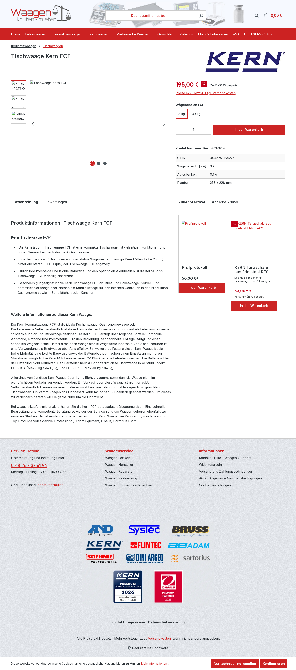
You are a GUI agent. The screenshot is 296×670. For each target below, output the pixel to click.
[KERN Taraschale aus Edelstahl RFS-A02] (254, 241)
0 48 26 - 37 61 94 (29, 465)
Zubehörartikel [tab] (191, 202)
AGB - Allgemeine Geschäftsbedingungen (230, 478)
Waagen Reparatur (119, 471)
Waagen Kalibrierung (121, 478)
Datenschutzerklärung (166, 622)
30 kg (196, 114)
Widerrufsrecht (210, 465)
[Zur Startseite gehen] (41, 13)
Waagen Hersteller (119, 465)
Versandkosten (159, 638)
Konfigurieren (274, 664)
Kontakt (118, 622)
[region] (89, 123)
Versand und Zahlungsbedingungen (226, 471)
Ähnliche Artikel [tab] (225, 202)
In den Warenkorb (249, 130)
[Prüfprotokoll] (201, 241)
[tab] (26, 202)
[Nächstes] (164, 123)
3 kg (181, 114)
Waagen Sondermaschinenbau (128, 485)
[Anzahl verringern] (180, 130)
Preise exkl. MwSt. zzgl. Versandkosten (206, 93)
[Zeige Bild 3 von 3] (105, 163)
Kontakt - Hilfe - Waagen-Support (225, 458)
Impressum (136, 622)
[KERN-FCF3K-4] (98, 123)
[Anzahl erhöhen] (207, 130)
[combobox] (151, 15)
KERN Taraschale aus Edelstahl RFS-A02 (252, 269)
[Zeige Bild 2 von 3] (98, 163)
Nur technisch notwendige (235, 664)
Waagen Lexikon (117, 458)
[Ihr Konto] (256, 15)
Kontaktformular (50, 485)
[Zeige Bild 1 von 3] (92, 163)
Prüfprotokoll (194, 267)
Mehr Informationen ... (155, 663)
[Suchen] (201, 15)
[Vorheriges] (33, 123)
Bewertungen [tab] (56, 202)
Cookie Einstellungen (215, 485)
